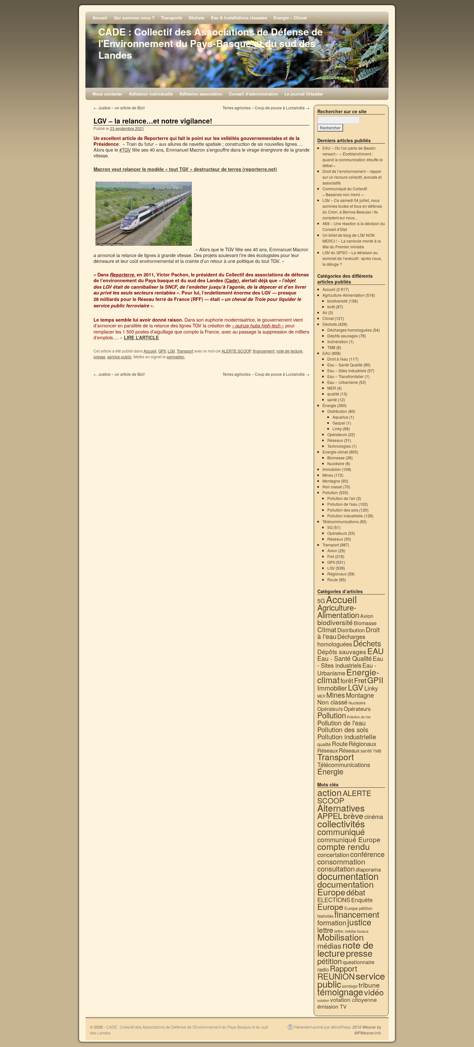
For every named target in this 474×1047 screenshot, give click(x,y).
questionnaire (358, 962)
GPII (162, 351)
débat (355, 892)
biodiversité (337, 301)
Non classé (332, 486)
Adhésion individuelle (151, 94)
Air (324, 312)
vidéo (374, 992)
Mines (327, 475)
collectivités (341, 823)
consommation (341, 861)
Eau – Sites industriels (346, 370)
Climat (328, 318)
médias (329, 945)
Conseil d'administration (253, 94)
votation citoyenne (353, 999)
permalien (175, 356)
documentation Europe (345, 888)
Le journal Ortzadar (303, 94)
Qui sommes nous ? (134, 18)
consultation (336, 868)
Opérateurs (337, 434)
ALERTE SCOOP (236, 351)
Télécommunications (340, 521)
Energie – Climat (290, 18)
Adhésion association (200, 94)
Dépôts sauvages (342, 335)
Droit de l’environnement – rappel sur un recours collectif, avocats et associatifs (351, 176)
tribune (369, 985)
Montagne (331, 481)
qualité (333, 393)
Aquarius (340, 417)
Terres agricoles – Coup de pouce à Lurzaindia (266, 107)
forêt (331, 306)
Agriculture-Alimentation (343, 295)
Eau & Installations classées (239, 18)
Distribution (337, 411)
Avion (332, 550)
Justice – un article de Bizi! (119, 107)
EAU (326, 353)
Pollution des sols (342, 510)
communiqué (341, 831)
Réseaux (335, 440)
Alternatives (341, 807)
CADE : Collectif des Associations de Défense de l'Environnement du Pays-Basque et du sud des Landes (210, 43)
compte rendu (343, 846)
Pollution (330, 492)
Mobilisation (340, 937)
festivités (325, 916)
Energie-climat (335, 451)
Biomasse (336, 457)
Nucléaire (335, 463)
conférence (367, 854)
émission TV (332, 1006)
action (329, 792)
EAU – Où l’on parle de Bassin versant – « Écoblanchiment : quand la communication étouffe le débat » (352, 156)
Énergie (329, 405)
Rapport (343, 968)
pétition (329, 960)
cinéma (373, 816)
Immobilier (331, 469)
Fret (330, 556)
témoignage (340, 991)
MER (331, 388)
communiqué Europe (348, 839)
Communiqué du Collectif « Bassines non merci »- (344, 191)
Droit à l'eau (337, 359)
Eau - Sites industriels (350, 661)
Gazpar (338, 422)
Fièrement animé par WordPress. (322, 1027)
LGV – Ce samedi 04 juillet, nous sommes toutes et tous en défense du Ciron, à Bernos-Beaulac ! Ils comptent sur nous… (352, 208)
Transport (185, 351)
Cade (231, 280)
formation (331, 922)
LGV (171, 351)
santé (332, 399)
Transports (171, 18)
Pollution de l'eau (342, 504)
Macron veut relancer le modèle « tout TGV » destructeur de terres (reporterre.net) (185, 169)
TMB (331, 347)
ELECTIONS (333, 899)
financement (263, 351)
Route (332, 579)
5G (329, 527)
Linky (337, 428)
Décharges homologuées (349, 330)
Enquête (362, 900)
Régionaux (337, 573)
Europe (330, 906)
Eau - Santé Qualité (344, 658)
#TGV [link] (125, 149)
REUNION (336, 976)
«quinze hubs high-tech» (258, 325)
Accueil (100, 18)
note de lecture (289, 351)
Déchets (196, 18)
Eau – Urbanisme (342, 382)
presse (99, 356)
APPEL (329, 815)
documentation (348, 875)
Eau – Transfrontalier (345, 376)
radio (323, 969)
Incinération (337, 341)
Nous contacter (108, 94)
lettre (325, 929)
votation (323, 1000)
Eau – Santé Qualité (344, 364)
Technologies (339, 446)
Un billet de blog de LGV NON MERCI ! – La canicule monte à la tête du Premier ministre (351, 240)
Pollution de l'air (341, 498)
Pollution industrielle (345, 515)
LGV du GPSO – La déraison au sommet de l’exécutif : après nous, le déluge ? (352, 258)
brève (353, 815)
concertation (333, 854)
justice (359, 922)
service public (119, 356)
